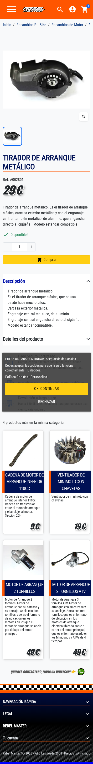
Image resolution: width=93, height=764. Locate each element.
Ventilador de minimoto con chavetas (71, 481)
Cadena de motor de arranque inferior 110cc (24, 481)
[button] (60, 9)
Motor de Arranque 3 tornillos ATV (71, 588)
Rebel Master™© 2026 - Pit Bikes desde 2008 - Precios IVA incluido (46, 753)
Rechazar (46, 401)
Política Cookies (16, 377)
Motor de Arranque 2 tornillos (24, 588)
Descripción (14, 281)
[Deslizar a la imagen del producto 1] (12, 136)
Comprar (47, 259)
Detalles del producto (23, 339)
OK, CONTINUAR (46, 388)
